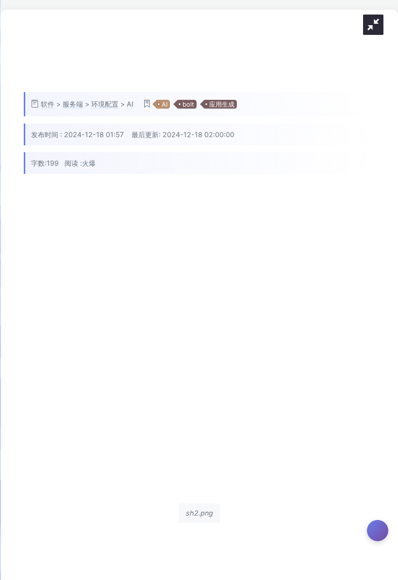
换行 (381, 235)
